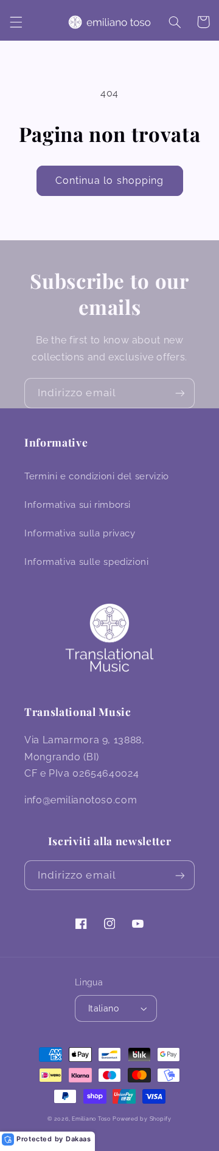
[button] (16, 22)
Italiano (103, 1008)
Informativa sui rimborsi (77, 504)
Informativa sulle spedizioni (86, 561)
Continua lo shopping (109, 180)
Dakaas (78, 1139)
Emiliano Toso (91, 1119)
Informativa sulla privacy (80, 533)
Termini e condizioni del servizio (96, 476)
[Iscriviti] (180, 393)
